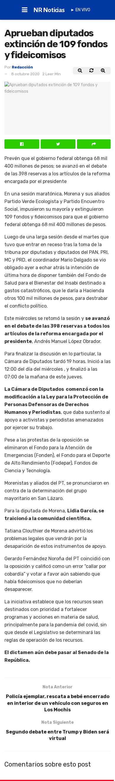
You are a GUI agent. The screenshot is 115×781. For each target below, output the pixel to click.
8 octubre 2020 (25, 74)
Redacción (22, 67)
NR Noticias (49, 10)
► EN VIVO (80, 9)
